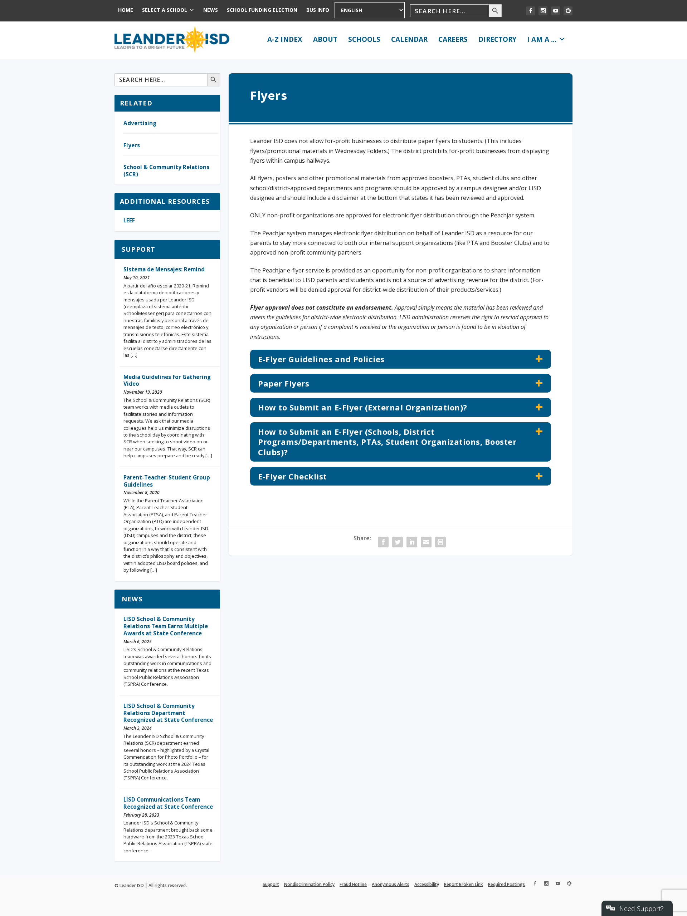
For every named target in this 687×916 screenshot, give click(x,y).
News (210, 9)
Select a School (164, 9)
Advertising (139, 123)
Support (138, 249)
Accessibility (426, 884)
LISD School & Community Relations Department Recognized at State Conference (168, 713)
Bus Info (317, 9)
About (325, 39)
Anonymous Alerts (390, 884)
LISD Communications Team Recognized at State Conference (168, 803)
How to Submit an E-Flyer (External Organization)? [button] (362, 407)
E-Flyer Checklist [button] (292, 476)
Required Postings (506, 884)
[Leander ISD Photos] (568, 10)
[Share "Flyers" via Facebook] (383, 542)
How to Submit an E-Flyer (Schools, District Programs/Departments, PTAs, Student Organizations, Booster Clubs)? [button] (387, 441)
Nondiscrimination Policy (309, 884)
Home (125, 9)
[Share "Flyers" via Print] (440, 542)
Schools (364, 39)
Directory (497, 39)
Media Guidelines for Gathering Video (167, 380)
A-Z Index (284, 39)
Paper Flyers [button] (283, 383)
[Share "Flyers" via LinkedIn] (412, 542)
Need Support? (641, 908)
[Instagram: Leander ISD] (543, 10)
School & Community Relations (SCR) (166, 170)
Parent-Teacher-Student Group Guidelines (166, 481)
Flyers (131, 145)
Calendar (409, 39)
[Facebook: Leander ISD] (530, 10)
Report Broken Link (463, 884)
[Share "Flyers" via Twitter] (397, 542)
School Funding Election (262, 9)
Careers (453, 39)
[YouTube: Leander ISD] (555, 10)
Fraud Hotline (353, 884)
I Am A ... (541, 39)
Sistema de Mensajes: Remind (164, 269)
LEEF (129, 220)
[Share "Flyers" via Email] (426, 542)
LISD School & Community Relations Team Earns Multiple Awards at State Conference (165, 626)
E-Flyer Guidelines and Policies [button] (321, 359)
